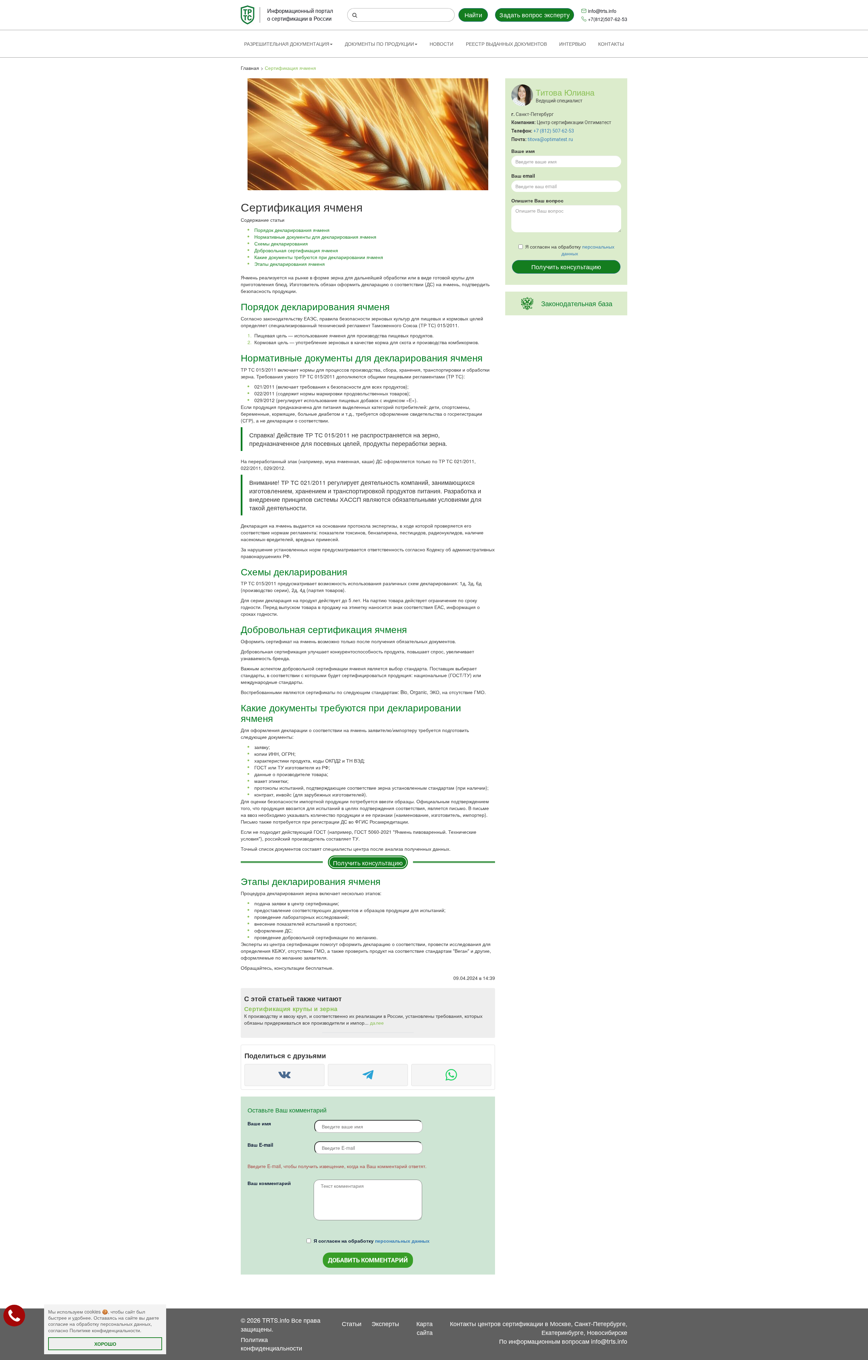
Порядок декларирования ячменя (292, 229)
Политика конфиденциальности (271, 1344)
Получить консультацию (368, 862)
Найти (473, 14)
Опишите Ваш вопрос (537, 200)
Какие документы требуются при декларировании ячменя (318, 257)
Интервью (572, 43)
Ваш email (523, 175)
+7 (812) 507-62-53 (553, 131)
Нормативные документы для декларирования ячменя (315, 236)
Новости (441, 43)
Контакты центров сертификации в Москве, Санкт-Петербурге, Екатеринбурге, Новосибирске (538, 1328)
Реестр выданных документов (506, 43)
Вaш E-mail (260, 1144)
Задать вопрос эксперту (534, 14)
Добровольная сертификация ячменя (296, 250)
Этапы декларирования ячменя (289, 263)
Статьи (351, 1323)
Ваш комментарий (269, 1183)
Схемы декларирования (281, 243)
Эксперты (385, 1323)
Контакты (611, 43)
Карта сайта (424, 1328)
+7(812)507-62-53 (607, 19)
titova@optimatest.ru (550, 139)
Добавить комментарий (368, 1260)
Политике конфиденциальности (105, 1330)
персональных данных (402, 1240)
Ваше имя (259, 1123)
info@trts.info (602, 10)
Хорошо (105, 1343)
